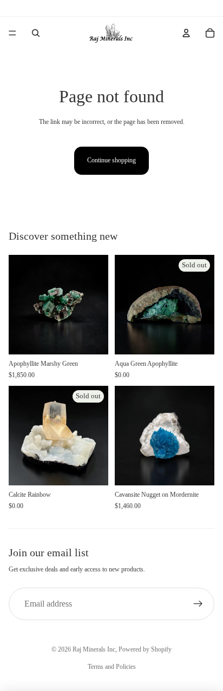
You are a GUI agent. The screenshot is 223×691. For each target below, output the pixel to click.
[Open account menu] (186, 33)
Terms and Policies (112, 666)
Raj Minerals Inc (94, 649)
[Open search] (36, 33)
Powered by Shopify (145, 649)
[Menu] (12, 33)
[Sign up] (198, 604)
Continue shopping (111, 160)
